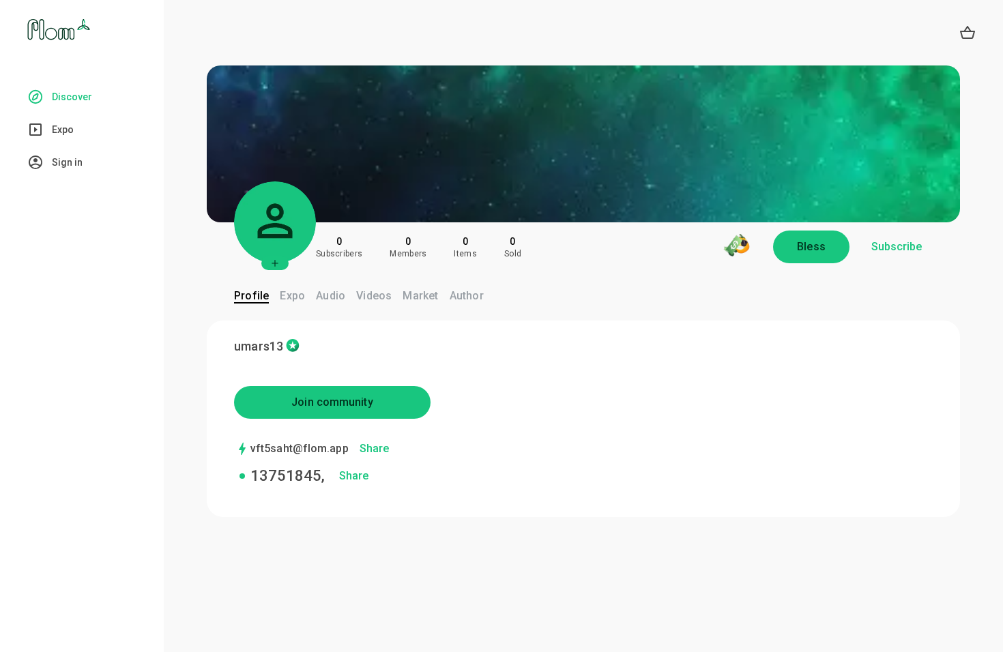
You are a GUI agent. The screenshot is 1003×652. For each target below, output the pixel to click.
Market (420, 295)
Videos (374, 295)
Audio (330, 295)
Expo (292, 295)
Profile (251, 295)
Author (467, 295)
